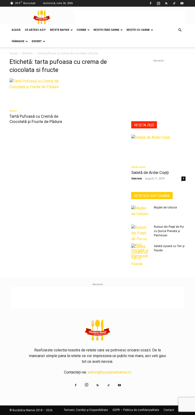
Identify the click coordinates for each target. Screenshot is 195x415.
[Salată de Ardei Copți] (158, 148)
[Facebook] (150, 3)
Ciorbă (81, 29)
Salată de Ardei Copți (150, 172)
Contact (169, 410)
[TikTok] (174, 3)
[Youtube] (181, 3)
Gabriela (136, 178)
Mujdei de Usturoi (165, 207)
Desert (37, 41)
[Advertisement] (129, 17)
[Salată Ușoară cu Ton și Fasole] (140, 255)
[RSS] (166, 3)
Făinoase (18, 41)
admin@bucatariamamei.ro (109, 372)
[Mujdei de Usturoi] (140, 212)
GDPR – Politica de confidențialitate (135, 410)
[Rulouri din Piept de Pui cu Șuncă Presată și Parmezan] (140, 242)
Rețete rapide (59, 29)
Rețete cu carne (138, 29)
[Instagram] (158, 3)
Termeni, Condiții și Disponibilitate (86, 410)
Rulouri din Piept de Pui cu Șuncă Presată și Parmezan (169, 231)
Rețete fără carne (106, 29)
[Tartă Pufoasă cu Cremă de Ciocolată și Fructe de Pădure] (37, 91)
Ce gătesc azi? (35, 29)
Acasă (16, 29)
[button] (179, 30)
